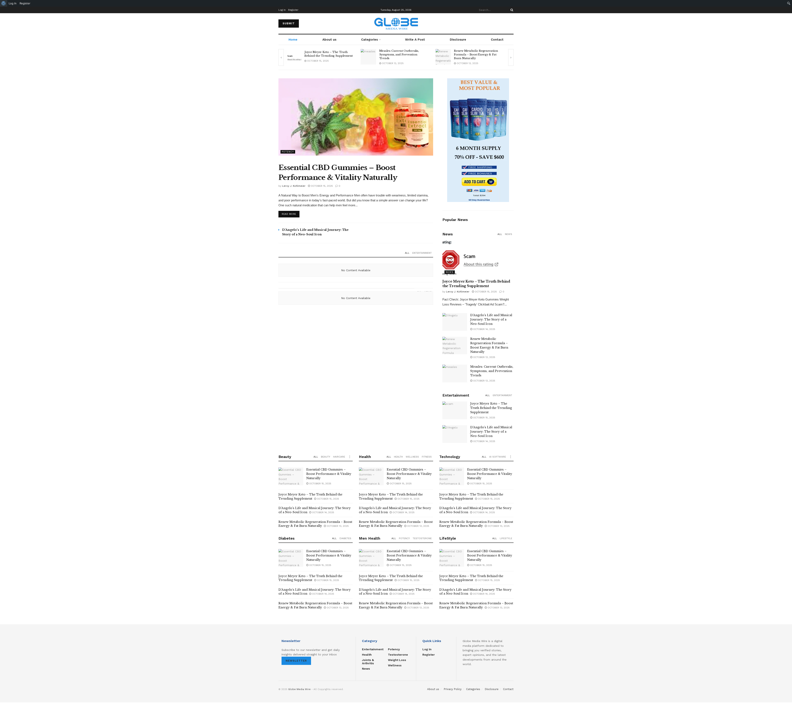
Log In (282, 9)
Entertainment (422, 252)
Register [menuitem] (25, 3)
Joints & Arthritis (368, 661)
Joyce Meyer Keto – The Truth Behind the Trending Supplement (491, 408)
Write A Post (415, 39)
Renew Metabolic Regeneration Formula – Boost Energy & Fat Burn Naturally (401, 54)
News (508, 234)
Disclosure (458, 39)
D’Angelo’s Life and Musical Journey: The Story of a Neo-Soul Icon (491, 319)
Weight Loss (397, 660)
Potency (288, 151)
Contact (497, 39)
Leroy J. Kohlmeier (293, 185)
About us (329, 39)
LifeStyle (506, 538)
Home (293, 39)
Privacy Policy (453, 689)
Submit (289, 23)
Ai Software (497, 456)
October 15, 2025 (321, 185)
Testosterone (422, 538)
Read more (289, 214)
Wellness (412, 456)
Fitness (427, 456)
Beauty (325, 456)
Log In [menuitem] (12, 3)
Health (398, 456)
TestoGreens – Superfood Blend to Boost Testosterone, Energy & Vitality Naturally (476, 54)
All (407, 252)
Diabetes (345, 538)
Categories (369, 39)
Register (293, 9)
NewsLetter (296, 660)
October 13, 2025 (317, 63)
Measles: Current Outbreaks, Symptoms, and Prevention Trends (324, 54)
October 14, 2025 (483, 329)
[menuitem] (3, 3)
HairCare (339, 456)
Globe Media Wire (299, 689)
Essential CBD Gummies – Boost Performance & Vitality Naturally (328, 474)
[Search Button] (511, 10)
